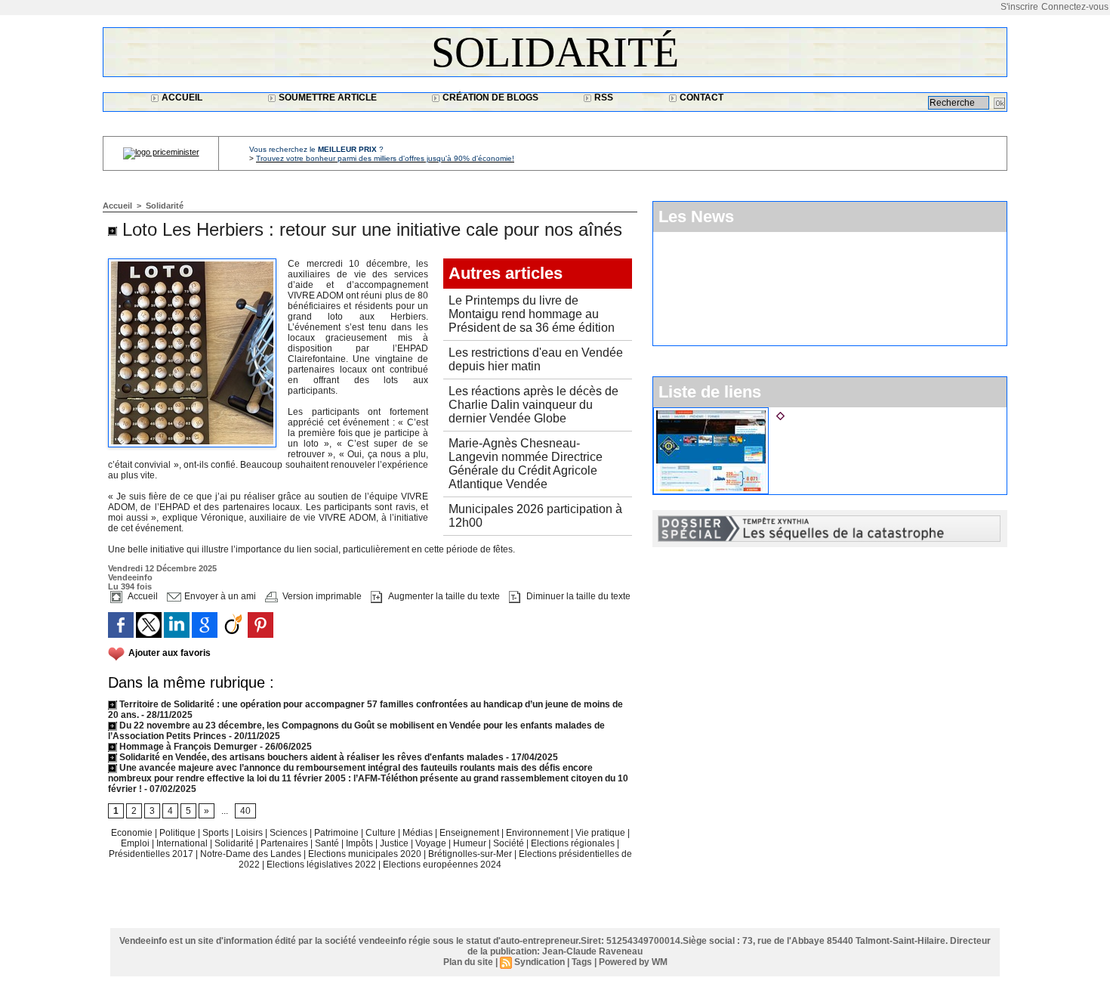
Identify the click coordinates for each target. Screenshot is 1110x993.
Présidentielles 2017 (152, 854)
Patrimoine (337, 833)
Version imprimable (321, 596)
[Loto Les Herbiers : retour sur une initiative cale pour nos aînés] (192, 263)
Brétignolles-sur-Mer (471, 854)
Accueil (180, 97)
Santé (328, 843)
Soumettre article (326, 97)
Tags (582, 962)
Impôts (359, 843)
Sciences (290, 833)
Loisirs (250, 833)
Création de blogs (489, 97)
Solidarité (555, 52)
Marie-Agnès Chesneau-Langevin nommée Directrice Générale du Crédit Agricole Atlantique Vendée (526, 463)
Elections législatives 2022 (321, 864)
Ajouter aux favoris (169, 653)
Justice (395, 843)
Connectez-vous (1074, 7)
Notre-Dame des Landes (252, 854)
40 (245, 811)
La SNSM (810, 413)
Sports (216, 833)
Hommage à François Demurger (187, 746)
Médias (418, 833)
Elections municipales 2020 (364, 854)
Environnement (537, 833)
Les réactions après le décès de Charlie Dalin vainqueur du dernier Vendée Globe (533, 405)
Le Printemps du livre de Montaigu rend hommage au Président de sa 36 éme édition (532, 314)
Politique (178, 833)
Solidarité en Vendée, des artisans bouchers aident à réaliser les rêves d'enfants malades (310, 757)
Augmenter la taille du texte (443, 596)
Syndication (539, 962)
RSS (602, 97)
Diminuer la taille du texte (577, 596)
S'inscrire (1019, 7)
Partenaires (285, 843)
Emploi (136, 843)
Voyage (430, 843)
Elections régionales (574, 843)
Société (508, 843)
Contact (700, 97)
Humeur (471, 843)
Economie (133, 833)
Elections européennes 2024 (442, 864)
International (183, 843)
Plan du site (468, 962)
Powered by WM (633, 962)
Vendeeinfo (130, 577)
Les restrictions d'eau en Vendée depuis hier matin (536, 359)
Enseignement (470, 833)
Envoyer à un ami (219, 596)
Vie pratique (601, 833)
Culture (381, 833)
